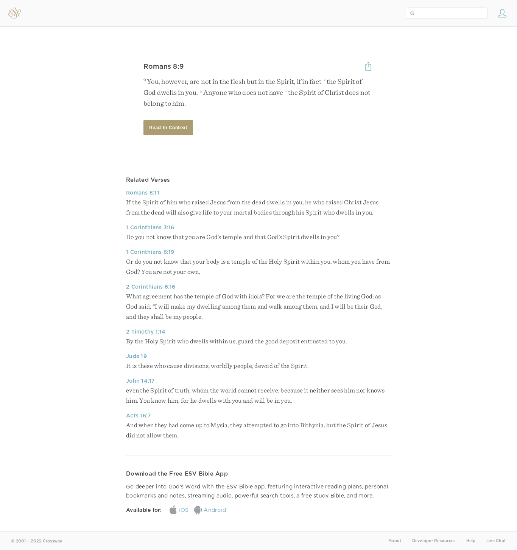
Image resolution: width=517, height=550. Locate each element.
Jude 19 (136, 356)
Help (471, 540)
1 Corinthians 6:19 (150, 252)
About (394, 540)
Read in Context (168, 127)
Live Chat (496, 540)
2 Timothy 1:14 (146, 332)
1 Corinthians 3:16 (150, 227)
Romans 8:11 (142, 193)
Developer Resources (434, 540)
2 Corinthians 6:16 (151, 287)
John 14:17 (140, 381)
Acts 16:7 (138, 415)
